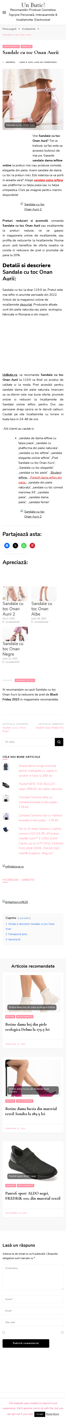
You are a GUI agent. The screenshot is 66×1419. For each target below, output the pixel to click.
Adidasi (10, 1185)
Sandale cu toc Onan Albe (41, 609)
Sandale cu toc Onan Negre (13, 649)
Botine (10, 1016)
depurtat (26, 305)
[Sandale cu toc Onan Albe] (44, 594)
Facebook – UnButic (19, 880)
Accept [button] (39, 1414)
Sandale (26, 46)
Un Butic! (33, 5)
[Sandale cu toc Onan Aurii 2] (15, 594)
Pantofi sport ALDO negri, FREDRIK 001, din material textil (32, 1196)
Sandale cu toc (25, 680)
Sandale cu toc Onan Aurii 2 (13, 609)
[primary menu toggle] (4, 12)
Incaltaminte (11, 46)
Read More (52, 1414)
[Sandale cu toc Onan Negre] (15, 634)
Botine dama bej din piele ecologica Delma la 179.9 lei (27, 1027)
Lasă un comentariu (45, 62)
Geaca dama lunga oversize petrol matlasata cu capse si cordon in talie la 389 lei (38, 771)
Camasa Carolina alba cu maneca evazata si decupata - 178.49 (39, 802)
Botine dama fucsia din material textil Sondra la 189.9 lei (31, 1111)
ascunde (24, 918)
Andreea (10, 62)
